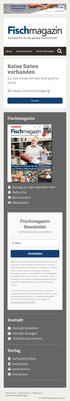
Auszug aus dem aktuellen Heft (33, 187)
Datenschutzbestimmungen (23, 302)
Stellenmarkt (24, 51)
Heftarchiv (19, 192)
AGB (43, 299)
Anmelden (35, 253)
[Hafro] (35, 12)
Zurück (35, 100)
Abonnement (21, 197)
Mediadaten (20, 202)
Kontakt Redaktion (26, 328)
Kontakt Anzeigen (25, 333)
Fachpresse (20, 364)
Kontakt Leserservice (27, 338)
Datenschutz (24, 392)
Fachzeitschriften (24, 359)
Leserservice (21, 369)
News (9, 51)
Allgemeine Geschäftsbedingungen (24, 394)
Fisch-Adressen (45, 51)
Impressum (20, 374)
